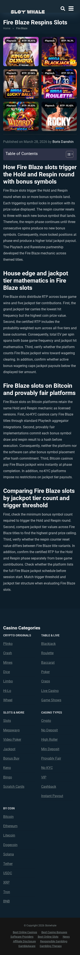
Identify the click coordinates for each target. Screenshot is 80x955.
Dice (6, 672)
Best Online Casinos (25, 932)
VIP (43, 777)
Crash (7, 653)
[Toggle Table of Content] (67, 154)
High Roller (49, 740)
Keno (7, 768)
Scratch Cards (13, 787)
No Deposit (49, 730)
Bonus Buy (11, 758)
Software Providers (21, 936)
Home (6, 28)
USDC (7, 873)
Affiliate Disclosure (24, 941)
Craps (45, 681)
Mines (7, 663)
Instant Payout (52, 796)
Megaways (11, 730)
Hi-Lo (7, 691)
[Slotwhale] (28, 11)
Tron (6, 892)
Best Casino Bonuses (54, 932)
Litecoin (9, 835)
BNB (6, 901)
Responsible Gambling (53, 941)
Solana (8, 854)
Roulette (47, 653)
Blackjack (48, 644)
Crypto (46, 721)
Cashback (48, 787)
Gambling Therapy (51, 946)
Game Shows (51, 700)
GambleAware (26, 946)
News (66, 936)
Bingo (7, 777)
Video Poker (12, 740)
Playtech (11, 40)
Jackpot (9, 749)
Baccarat (48, 663)
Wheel (7, 700)
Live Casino (50, 691)
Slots (7, 721)
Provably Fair (51, 758)
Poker (45, 672)
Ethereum (10, 826)
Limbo (8, 681)
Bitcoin (8, 817)
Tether (8, 864)
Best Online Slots (48, 936)
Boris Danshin (63, 142)
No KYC (47, 768)
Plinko (8, 644)
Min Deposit (50, 749)
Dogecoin (10, 845)
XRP (6, 882)
